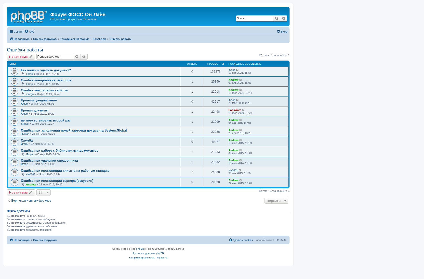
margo (30, 94)
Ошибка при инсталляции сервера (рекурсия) (57, 180)
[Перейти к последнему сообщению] (237, 69)
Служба (27, 140)
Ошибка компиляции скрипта (44, 90)
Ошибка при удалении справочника (49, 160)
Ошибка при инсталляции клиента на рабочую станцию (65, 170)
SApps (25, 123)
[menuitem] (29, 32)
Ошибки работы (25, 49)
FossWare (234, 110)
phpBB (140, 248)
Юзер (29, 74)
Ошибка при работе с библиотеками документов (59, 150)
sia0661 (30, 174)
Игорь (24, 143)
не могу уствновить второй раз (45, 120)
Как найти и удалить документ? (46, 70)
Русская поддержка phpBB (148, 253)
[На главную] (29, 16)
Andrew (233, 79)
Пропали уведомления (39, 100)
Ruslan (25, 133)
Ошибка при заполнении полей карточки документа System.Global (74, 130)
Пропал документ (35, 110)
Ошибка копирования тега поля (46, 80)
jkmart (24, 163)
